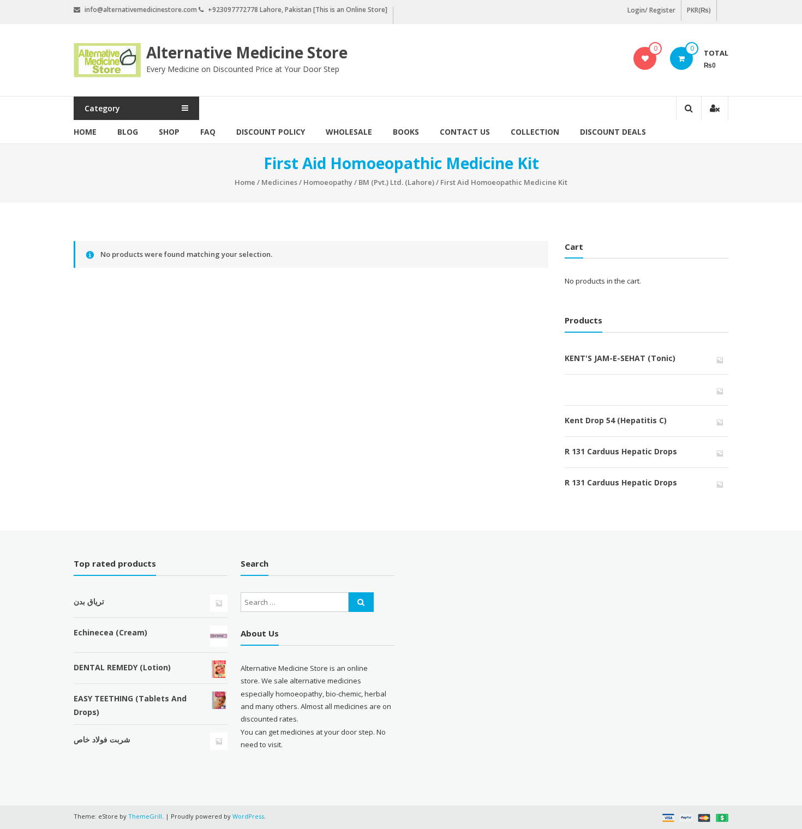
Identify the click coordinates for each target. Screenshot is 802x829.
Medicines (279, 182)
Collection (535, 132)
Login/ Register (651, 10)
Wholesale (349, 132)
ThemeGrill (145, 816)
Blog (127, 132)
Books (406, 132)
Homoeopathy (327, 182)
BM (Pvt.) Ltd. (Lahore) (396, 182)
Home (85, 132)
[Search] (361, 602)
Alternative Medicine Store (247, 52)
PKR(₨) (699, 10)
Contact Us (465, 132)
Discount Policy (270, 132)
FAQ (208, 132)
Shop (169, 132)
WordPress (248, 816)
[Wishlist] (645, 58)
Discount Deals (613, 132)
